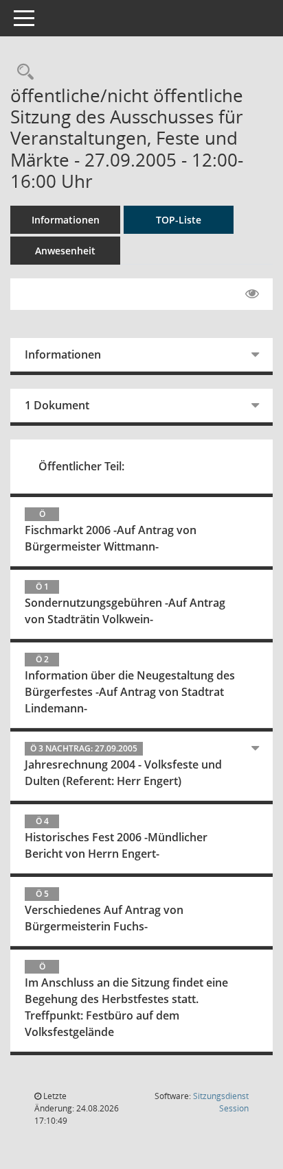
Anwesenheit (65, 250)
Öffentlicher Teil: (81, 466)
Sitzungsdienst (221, 1102)
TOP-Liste (178, 219)
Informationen (66, 219)
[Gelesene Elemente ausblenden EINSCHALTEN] (252, 294)
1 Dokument (57, 405)
